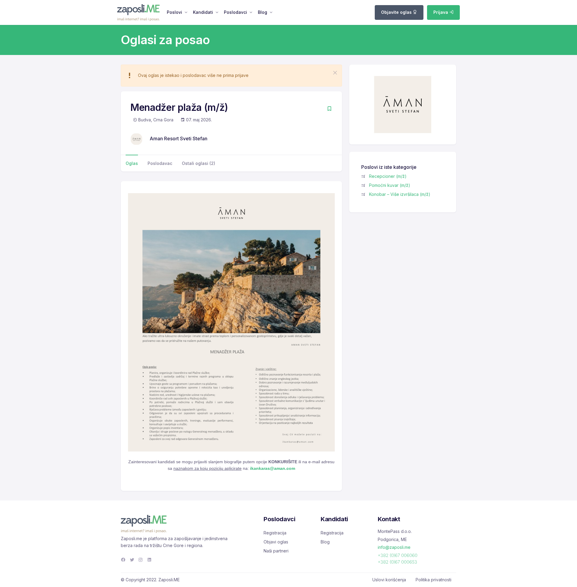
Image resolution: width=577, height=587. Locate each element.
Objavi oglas (276, 541)
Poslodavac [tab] (160, 163)
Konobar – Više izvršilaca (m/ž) (399, 194)
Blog (262, 12)
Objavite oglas (397, 12)
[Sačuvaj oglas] (329, 109)
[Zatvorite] (335, 73)
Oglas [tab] (132, 163)
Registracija (275, 532)
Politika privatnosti (433, 579)
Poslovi (174, 12)
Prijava (441, 12)
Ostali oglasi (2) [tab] (198, 163)
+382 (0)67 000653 (397, 561)
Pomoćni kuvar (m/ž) (389, 185)
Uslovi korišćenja (389, 579)
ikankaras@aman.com (272, 468)
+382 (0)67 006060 (397, 555)
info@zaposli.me (394, 547)
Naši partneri (276, 550)
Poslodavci (235, 12)
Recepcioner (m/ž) (388, 176)
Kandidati (203, 12)
